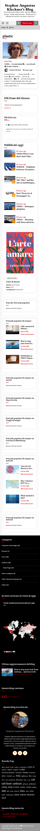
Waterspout (10, 795)
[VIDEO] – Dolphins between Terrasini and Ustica (25, 168)
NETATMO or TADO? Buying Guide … (27, 357)
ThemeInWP (18, 828)
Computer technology (9, 545)
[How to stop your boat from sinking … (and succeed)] (12, 344)
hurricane (32, 773)
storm (16, 791)
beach (8, 767)
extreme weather (8, 773)
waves (23, 794)
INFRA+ (4, 776)
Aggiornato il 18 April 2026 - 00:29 (23, 674)
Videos (4, 585)
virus (32, 791)
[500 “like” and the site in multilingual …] (9, 180)
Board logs (8, 61)
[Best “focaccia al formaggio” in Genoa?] (9, 193)
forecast (18, 773)
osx (7, 780)
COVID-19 (31, 767)
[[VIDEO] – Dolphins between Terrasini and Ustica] (9, 166)
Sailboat (5, 563)
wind (4, 798)
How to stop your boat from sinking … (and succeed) (26, 670)
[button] (18, 23)
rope (25, 780)
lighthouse (24, 776)
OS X (3, 780)
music (34, 776)
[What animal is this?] (12, 499)
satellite (22, 787)
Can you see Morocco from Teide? (27, 467)
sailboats (32, 784)
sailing (4, 787)
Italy (18, 775)
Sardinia (16, 787)
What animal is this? (27, 497)
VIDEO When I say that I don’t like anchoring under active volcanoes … (25, 155)
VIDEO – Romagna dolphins (25, 207)
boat (11, 767)
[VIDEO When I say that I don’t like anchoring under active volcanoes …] (9, 153)
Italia (13, 776)
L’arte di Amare (13, 282)
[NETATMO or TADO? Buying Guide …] (12, 359)
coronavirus (23, 767)
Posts (4, 557)
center (16, 767)
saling (10, 787)
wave (16, 794)
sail (33, 779)
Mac (30, 776)
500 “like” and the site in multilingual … (25, 181)
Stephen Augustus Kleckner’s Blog (20, 7)
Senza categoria (7, 573)
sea (4, 790)
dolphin (9, 770)
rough (28, 780)
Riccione (19, 780)
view (27, 791)
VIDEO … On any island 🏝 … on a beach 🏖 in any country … (19, 65)
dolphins (16, 770)
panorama (12, 780)
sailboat (17, 783)
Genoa (25, 772)
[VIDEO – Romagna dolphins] (9, 206)
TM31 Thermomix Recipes (10, 579)
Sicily (11, 791)
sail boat (7, 783)
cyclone (4, 770)
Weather (31, 794)
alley (3, 767)
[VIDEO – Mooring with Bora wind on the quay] (9, 219)
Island (9, 776)
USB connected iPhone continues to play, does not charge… (27, 327)
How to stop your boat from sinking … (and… (27, 342)
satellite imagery (31, 787)
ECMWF (22, 770)
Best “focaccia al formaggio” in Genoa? (24, 194)
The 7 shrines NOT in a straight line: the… (27, 482)
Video (22, 791)
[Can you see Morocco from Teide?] (12, 469)
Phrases (4, 551)
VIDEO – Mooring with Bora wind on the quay (25, 221)
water (3, 795)
